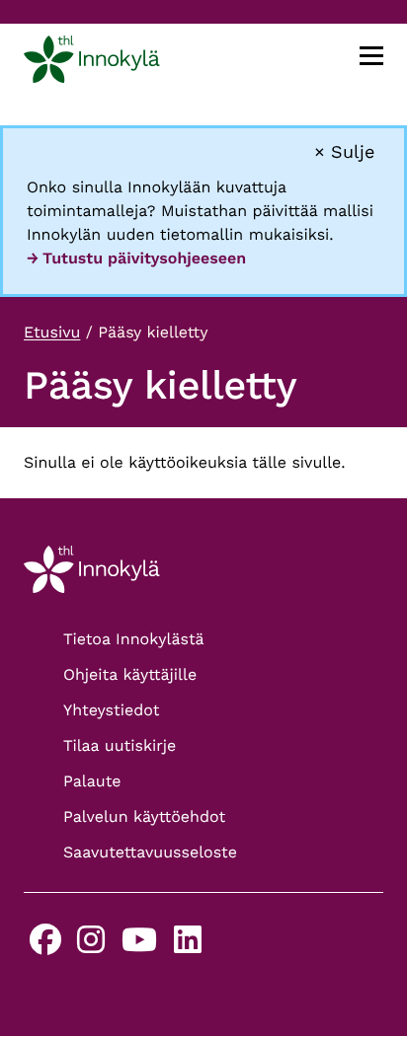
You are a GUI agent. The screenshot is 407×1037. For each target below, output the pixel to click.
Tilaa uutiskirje (119, 745)
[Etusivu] (92, 63)
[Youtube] (139, 945)
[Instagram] (91, 945)
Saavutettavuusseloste (150, 852)
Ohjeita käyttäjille (130, 674)
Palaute (92, 781)
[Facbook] (45, 945)
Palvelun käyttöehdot (144, 816)
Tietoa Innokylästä (133, 639)
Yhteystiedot (111, 710)
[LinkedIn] (188, 945)
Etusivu (52, 332)
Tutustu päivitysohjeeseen (144, 258)
